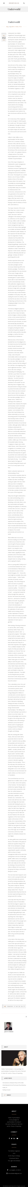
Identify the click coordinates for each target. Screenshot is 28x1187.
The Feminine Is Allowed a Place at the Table (13, 1082)
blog (7, 26)
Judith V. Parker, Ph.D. (16, 26)
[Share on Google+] (19, 1006)
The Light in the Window (14, 1160)
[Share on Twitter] (16, 1006)
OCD (14, 1153)
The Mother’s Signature (14, 1151)
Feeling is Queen (6, 1090)
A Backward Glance (14, 1158)
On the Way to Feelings (14, 1156)
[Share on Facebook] (14, 1006)
